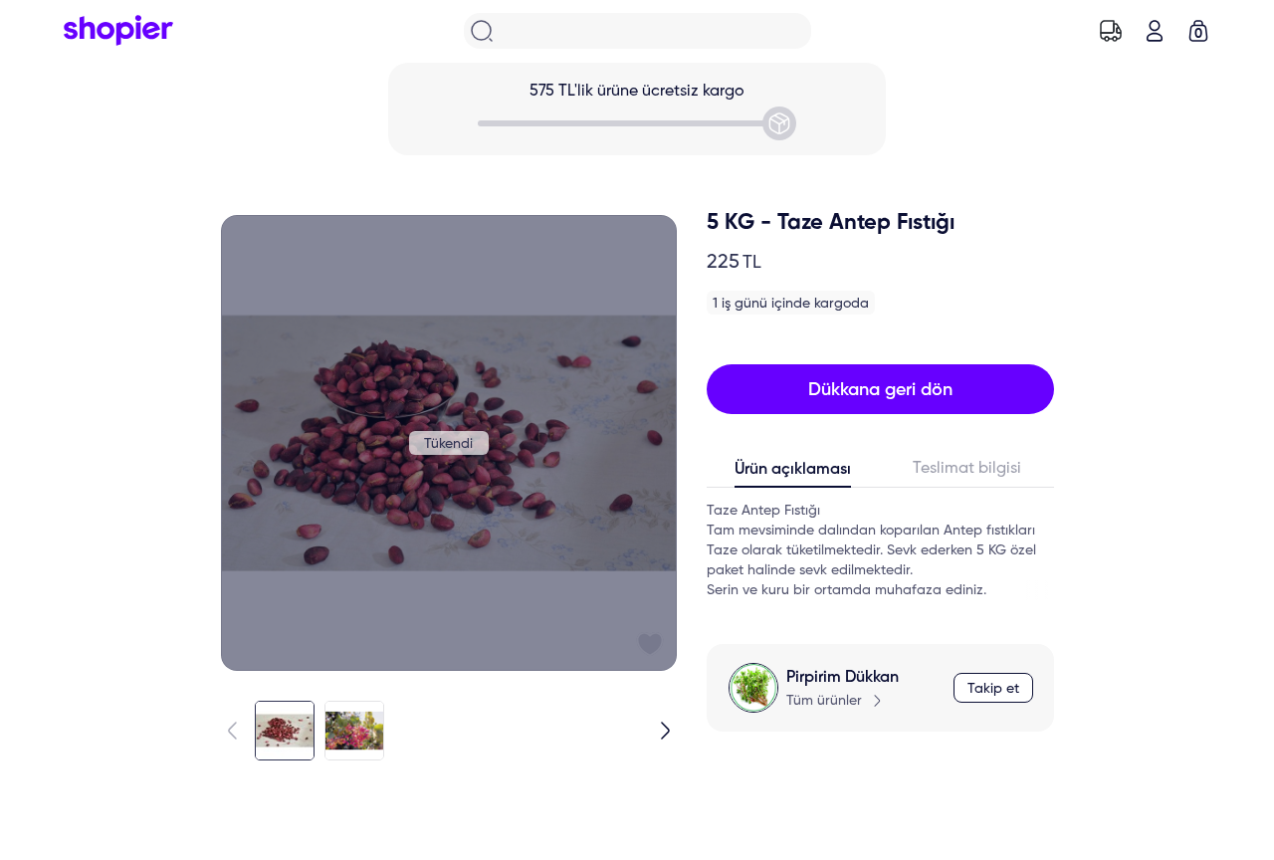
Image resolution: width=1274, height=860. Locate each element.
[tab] (794, 474)
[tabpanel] (880, 550)
